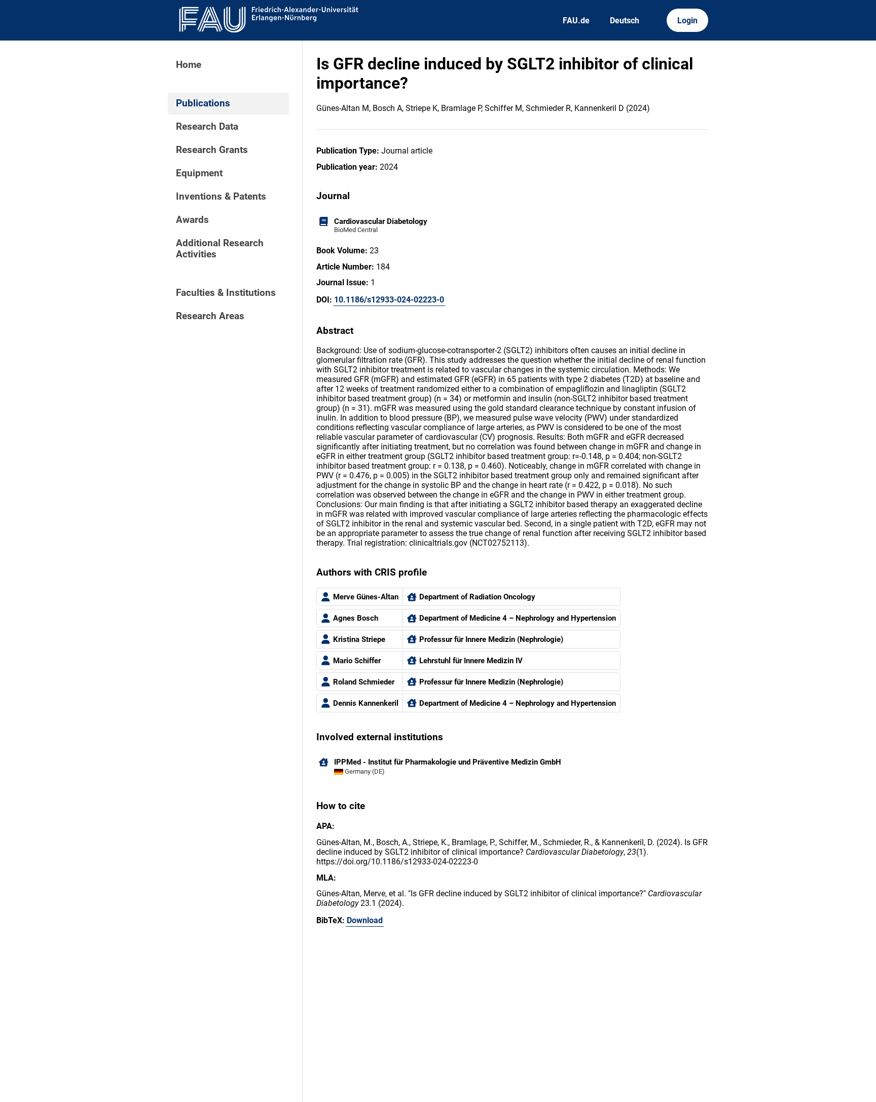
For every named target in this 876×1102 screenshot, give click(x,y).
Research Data (207, 126)
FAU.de (576, 20)
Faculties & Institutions (226, 292)
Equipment (199, 173)
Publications (203, 103)
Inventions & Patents (221, 196)
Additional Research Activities (220, 249)
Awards (192, 219)
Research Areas (210, 316)
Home (188, 64)
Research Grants (212, 150)
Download (365, 920)
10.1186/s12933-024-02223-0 (389, 300)
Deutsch (624, 20)
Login (687, 20)
